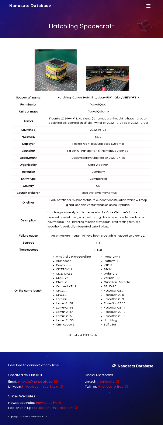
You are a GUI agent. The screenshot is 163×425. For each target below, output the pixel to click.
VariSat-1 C (111, 277)
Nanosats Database (30, 5)
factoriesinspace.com (56, 408)
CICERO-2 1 (64, 269)
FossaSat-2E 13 (114, 316)
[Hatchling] (56, 70)
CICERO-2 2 (64, 273)
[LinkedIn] (61, 386)
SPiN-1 (108, 269)
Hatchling (110, 320)
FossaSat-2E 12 (114, 311)
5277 (98, 136)
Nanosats (106, 381)
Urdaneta (110, 273)
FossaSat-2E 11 (114, 307)
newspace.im (46, 402)
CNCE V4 (62, 277)
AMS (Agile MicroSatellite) (73, 256)
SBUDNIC (110, 286)
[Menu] (148, 6)
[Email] (55, 381)
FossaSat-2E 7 (114, 290)
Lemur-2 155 (64, 316)
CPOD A (61, 290)
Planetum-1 (112, 256)
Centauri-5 (63, 265)
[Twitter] (126, 386)
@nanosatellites (110, 386)
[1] (98, 242)
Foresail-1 (63, 299)
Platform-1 (111, 260)
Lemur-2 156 (64, 320)
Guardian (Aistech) (116, 282)
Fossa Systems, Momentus (98, 192)
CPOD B (61, 294)
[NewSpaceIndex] (59, 402)
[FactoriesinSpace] (76, 408)
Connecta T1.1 (66, 286)
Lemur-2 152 (64, 303)
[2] (100, 249)
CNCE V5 (62, 282)
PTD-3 (108, 265)
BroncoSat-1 (65, 260)
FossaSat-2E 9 (114, 299)
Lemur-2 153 (64, 307)
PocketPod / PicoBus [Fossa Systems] (98, 143)
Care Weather (98, 164)
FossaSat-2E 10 (114, 303)
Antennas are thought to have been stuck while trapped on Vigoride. (98, 235)
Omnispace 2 (65, 324)
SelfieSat (110, 324)
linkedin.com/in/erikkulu (40, 386)
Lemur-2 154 (64, 311)
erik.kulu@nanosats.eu (35, 381)
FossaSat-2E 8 (114, 294)
